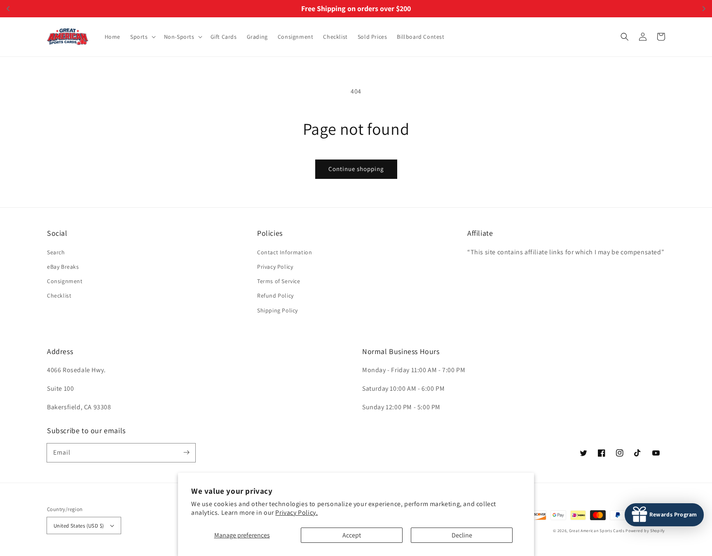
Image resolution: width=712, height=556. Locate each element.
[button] (142, 36)
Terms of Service (278, 281)
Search (56, 252)
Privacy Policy (275, 266)
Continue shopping (356, 169)
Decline (462, 535)
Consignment (65, 281)
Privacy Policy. (296, 512)
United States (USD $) (79, 525)
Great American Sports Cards (597, 530)
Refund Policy (275, 295)
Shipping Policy (277, 310)
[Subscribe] (186, 452)
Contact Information (284, 252)
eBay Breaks (63, 266)
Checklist (59, 295)
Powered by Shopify (645, 530)
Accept (351, 535)
